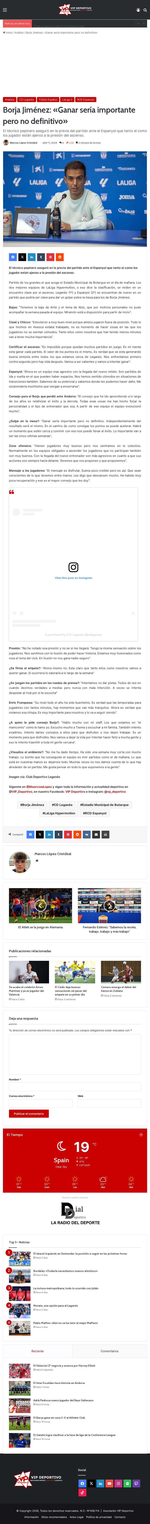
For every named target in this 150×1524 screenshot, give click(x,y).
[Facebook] (13, 257)
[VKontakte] (87, 834)
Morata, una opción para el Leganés (55, 1305)
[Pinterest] (50, 257)
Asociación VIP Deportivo (118, 1510)
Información (31, 1517)
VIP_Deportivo (22, 791)
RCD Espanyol (85, 99)
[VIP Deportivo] (75, 10)
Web (80, 1096)
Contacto (120, 1517)
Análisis (19, 32)
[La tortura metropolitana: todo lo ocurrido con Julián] (19, 1293)
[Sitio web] (37, 860)
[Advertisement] (75, 66)
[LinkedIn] (32, 257)
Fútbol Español (48, 99)
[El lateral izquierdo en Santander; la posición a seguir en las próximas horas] (19, 1259)
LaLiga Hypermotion (60, 813)
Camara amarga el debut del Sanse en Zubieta (118, 989)
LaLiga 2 (67, 99)
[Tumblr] (41, 257)
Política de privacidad (99, 1517)
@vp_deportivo (115, 791)
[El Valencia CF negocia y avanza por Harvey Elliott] (19, 1371)
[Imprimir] (105, 834)
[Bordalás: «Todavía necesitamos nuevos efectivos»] (19, 1276)
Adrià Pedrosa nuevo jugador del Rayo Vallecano (63, 1400)
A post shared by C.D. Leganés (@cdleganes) (73, 634)
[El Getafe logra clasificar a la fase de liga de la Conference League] (19, 1440)
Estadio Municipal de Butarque (105, 805)
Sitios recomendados (54, 1517)
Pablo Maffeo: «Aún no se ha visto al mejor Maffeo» (65, 1323)
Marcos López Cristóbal (23, 142)
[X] (22, 257)
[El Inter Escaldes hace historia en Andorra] (19, 1388)
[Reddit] (60, 257)
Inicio (8, 32)
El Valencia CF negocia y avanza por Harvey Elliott (64, 1365)
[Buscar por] (145, 11)
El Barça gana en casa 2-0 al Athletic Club (59, 23)
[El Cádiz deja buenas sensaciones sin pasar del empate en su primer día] (75, 972)
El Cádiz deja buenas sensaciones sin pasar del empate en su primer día (71, 990)
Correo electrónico (22, 1096)
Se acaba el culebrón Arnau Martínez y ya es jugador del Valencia (26, 990)
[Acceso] (138, 11)
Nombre (15, 1079)
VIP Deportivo (75, 791)
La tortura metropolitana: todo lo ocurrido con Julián (65, 1288)
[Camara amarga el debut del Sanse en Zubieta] (121, 972)
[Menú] (5, 11)
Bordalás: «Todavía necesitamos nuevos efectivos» (65, 1271)
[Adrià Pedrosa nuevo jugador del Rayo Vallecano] (19, 1405)
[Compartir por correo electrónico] (96, 834)
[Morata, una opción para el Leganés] (19, 1311)
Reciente (37, 1351)
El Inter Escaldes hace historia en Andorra (59, 1383)
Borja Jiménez (33, 805)
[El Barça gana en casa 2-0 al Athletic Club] (19, 1423)
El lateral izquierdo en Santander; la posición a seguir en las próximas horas (80, 1253)
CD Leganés (26, 99)
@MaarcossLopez (39, 787)
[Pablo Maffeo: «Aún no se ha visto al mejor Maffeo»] (19, 1328)
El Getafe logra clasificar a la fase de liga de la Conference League (74, 1435)
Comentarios (110, 1351)
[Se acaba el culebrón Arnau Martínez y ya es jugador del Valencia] (29, 972)
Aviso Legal (76, 1517)
